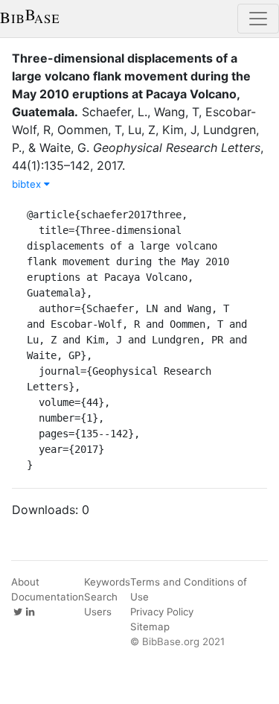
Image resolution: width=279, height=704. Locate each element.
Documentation (47, 597)
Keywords (107, 582)
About (25, 582)
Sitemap (150, 626)
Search (101, 597)
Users (98, 612)
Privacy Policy (161, 612)
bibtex (28, 184)
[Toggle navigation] (258, 19)
